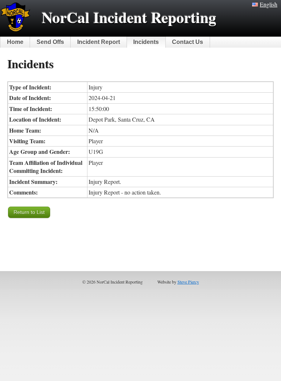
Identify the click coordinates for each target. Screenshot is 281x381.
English (268, 4)
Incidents (146, 42)
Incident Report (98, 42)
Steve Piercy (188, 282)
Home (15, 42)
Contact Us (187, 42)
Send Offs (50, 42)
